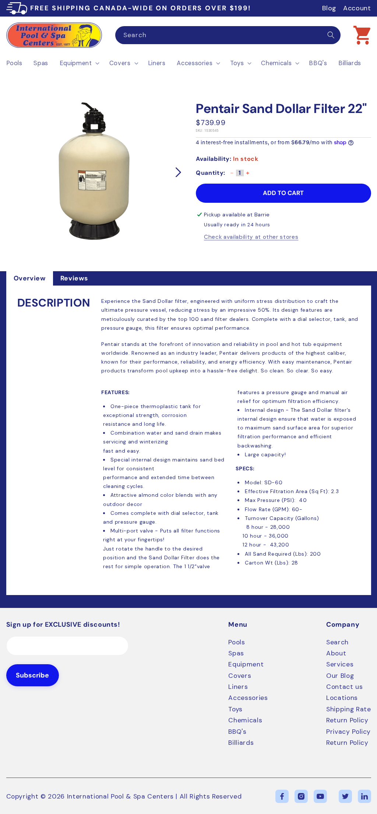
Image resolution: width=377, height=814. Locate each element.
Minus (232, 175)
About (336, 653)
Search (337, 642)
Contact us (344, 687)
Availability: (214, 159)
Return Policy (347, 720)
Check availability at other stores (251, 237)
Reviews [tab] (74, 278)
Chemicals (245, 720)
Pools (236, 642)
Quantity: (210, 173)
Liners (238, 687)
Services (339, 664)
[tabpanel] (188, 440)
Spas (236, 653)
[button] (362, 35)
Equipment (246, 664)
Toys (235, 709)
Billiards (241, 743)
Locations (342, 698)
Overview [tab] (30, 278)
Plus (247, 175)
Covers (239, 676)
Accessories (248, 698)
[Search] (331, 35)
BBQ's (237, 732)
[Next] (178, 172)
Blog (329, 8)
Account (357, 8)
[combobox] (228, 35)
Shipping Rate (348, 709)
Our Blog (340, 676)
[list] (93, 172)
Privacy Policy (348, 732)
